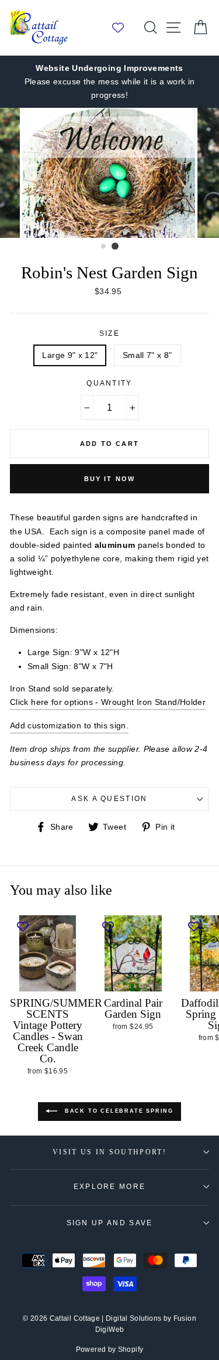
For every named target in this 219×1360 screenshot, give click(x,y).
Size (109, 333)
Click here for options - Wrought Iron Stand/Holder (108, 702)
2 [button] (115, 246)
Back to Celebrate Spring (117, 1111)
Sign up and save (110, 1222)
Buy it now (109, 478)
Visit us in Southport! (109, 1152)
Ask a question (109, 798)
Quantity (109, 383)
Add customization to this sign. (69, 725)
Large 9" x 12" (70, 355)
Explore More (110, 1186)
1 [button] (104, 247)
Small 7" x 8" (147, 355)
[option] (109, 82)
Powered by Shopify (110, 1349)
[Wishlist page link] (123, 27)
